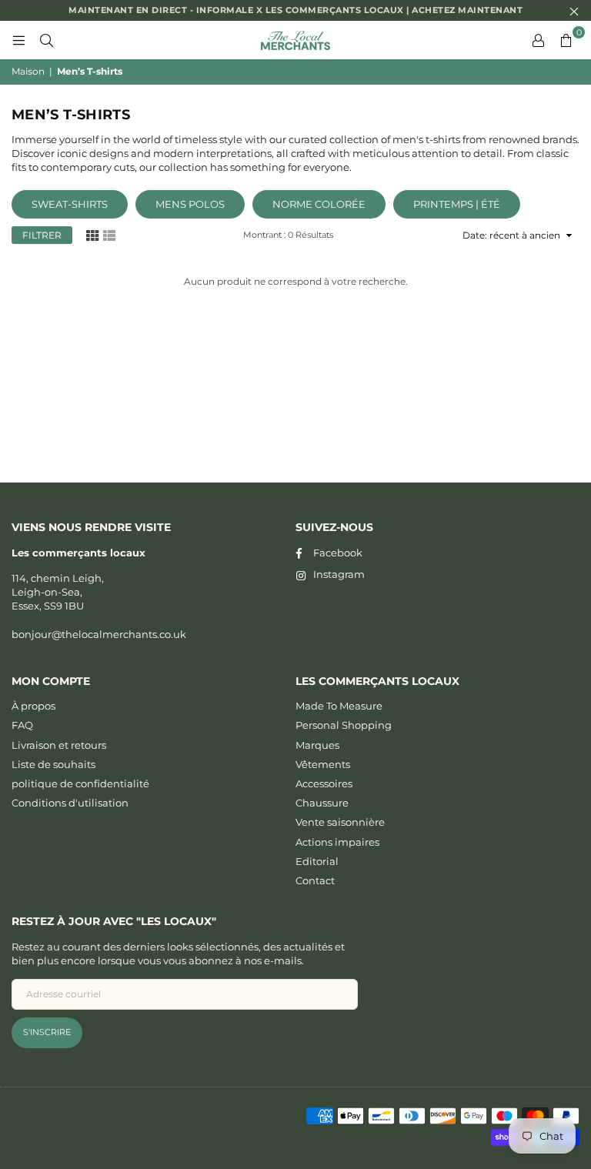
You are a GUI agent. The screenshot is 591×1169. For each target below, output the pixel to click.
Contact (315, 880)
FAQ (22, 725)
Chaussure (322, 803)
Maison (28, 71)
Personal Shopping (344, 725)
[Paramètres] (538, 40)
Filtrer (42, 235)
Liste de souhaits (53, 764)
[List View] (109, 235)
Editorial (317, 861)
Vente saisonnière (340, 822)
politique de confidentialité (80, 783)
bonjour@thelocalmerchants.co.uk (99, 634)
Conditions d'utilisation (70, 803)
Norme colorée (319, 204)
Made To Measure (339, 706)
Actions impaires (337, 842)
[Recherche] (46, 40)
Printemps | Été (456, 204)
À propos (33, 706)
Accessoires (324, 783)
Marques (317, 745)
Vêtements (323, 764)
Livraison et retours (59, 745)
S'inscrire (47, 1032)
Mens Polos (190, 204)
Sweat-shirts (70, 204)
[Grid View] (92, 235)
